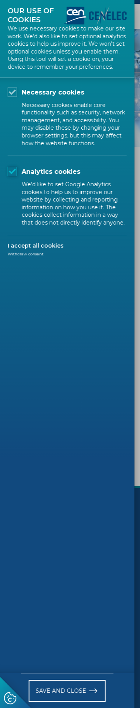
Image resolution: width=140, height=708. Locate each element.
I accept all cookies (36, 245)
